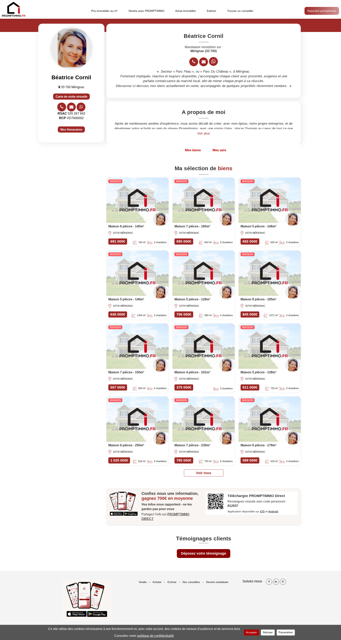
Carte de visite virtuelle (71, 96)
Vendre (143, 582)
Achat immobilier (185, 10)
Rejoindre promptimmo (321, 10)
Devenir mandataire (217, 582)
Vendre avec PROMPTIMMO (146, 10)
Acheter (157, 582)
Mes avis (219, 150)
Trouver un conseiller (240, 10)
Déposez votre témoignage (203, 553)
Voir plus (203, 133)
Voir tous (203, 473)
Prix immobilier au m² (104, 10)
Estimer (211, 10)
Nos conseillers (191, 582)
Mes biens (193, 150)
